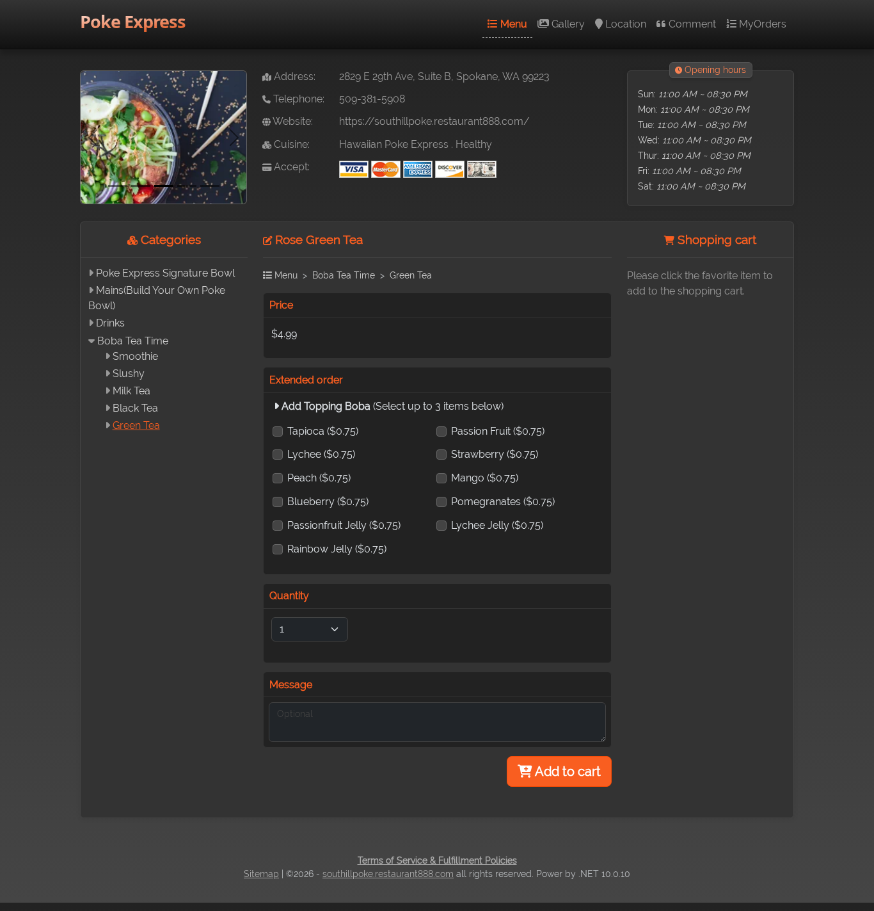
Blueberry (328, 502)
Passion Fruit (497, 431)
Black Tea (135, 408)
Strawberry (494, 454)
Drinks (110, 323)
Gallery (567, 24)
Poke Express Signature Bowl (165, 273)
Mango (484, 478)
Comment (691, 24)
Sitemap (261, 874)
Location (624, 24)
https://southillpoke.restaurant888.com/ (434, 121)
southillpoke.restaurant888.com (388, 874)
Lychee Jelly (497, 525)
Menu (512, 24)
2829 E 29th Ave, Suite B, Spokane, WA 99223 (444, 76)
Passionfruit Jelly (344, 525)
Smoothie (135, 356)
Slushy (129, 373)
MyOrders (761, 24)
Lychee (321, 454)
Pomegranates (503, 502)
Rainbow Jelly (336, 549)
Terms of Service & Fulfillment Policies (437, 860)
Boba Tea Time (132, 341)
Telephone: (297, 99)
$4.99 (284, 334)
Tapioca (322, 431)
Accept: (290, 167)
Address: (293, 76)
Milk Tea (131, 391)
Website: (292, 121)
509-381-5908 (372, 99)
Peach (319, 478)
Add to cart (566, 771)
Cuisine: (290, 144)
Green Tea (136, 425)
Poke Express (133, 21)
